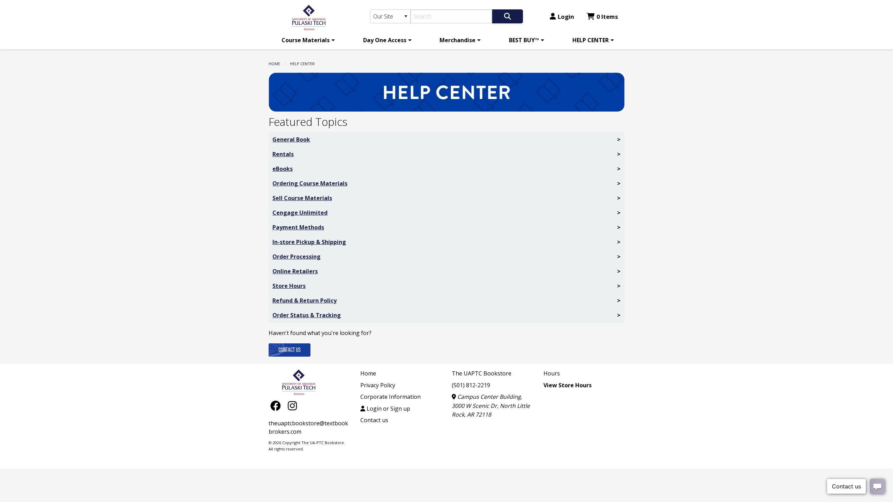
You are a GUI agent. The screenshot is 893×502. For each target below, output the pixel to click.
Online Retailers (295, 271)
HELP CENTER (590, 40)
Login (566, 17)
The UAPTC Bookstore (481, 373)
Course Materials (306, 40)
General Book (291, 139)
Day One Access (384, 40)
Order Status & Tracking (306, 315)
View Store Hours (567, 385)
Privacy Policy (377, 385)
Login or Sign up (387, 408)
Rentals (283, 154)
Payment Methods (298, 227)
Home (274, 63)
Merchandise (457, 40)
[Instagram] (292, 405)
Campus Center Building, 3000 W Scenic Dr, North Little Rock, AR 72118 (491, 405)
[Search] (507, 16)
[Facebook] (277, 405)
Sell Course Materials (302, 198)
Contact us (374, 420)
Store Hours (289, 286)
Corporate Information (390, 397)
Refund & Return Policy (304, 300)
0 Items (607, 17)
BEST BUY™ (524, 40)
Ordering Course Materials (309, 183)
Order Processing (296, 256)
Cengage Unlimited (300, 212)
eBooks (282, 169)
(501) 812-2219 (471, 385)
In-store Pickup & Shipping (309, 242)
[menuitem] (307, 40)
